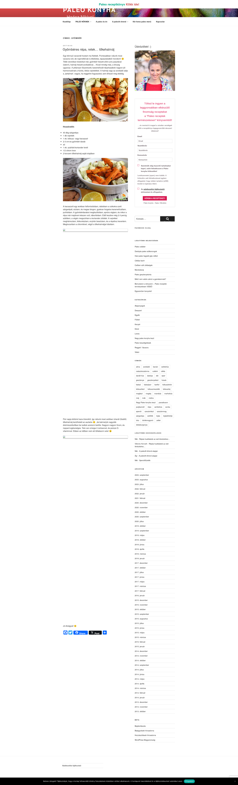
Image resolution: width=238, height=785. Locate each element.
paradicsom (163, 402)
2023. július (139, 484)
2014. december (141, 651)
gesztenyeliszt (152, 380)
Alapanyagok (140, 305)
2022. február (140, 489)
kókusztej (166, 389)
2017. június (139, 577)
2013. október (140, 711)
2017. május (139, 581)
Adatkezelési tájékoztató (71, 765)
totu (137, 420)
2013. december (141, 702)
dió (157, 375)
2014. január (140, 697)
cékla (163, 371)
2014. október (140, 660)
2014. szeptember (142, 665)
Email (139, 136)
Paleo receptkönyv (119, 4)
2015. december (141, 600)
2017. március (140, 586)
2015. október (140, 609)
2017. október (140, 567)
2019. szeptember (142, 530)
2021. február (140, 498)
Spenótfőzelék (144, 460)
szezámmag (161, 411)
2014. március (140, 688)
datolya (150, 375)
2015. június (139, 628)
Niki (136, 439)
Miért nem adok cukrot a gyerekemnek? (150, 279)
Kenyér (137, 324)
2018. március (140, 554)
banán (155, 366)
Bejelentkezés (140, 726)
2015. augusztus (141, 618)
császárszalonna (142, 371)
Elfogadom (189, 781)
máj (137, 398)
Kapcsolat (160, 21)
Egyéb (137, 315)
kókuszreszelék (154, 389)
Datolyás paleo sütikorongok (146, 251)
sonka (167, 407)
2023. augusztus (141, 479)
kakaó (138, 384)
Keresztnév (142, 155)
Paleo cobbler (140, 246)
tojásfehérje (167, 416)
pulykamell (140, 407)
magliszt (139, 393)
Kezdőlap (67, 21)
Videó (137, 352)
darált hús (140, 375)
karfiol (157, 384)
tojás (158, 416)
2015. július (139, 623)
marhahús (168, 393)
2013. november (141, 707)
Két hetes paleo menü (142, 21)
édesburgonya (141, 424)
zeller (158, 420)
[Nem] (235, 781)
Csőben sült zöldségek (143, 265)
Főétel (137, 319)
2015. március (140, 637)
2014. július (139, 669)
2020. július (139, 521)
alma (138, 366)
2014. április (139, 683)
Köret (137, 329)
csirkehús (165, 366)
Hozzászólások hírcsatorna (145, 735)
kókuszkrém (167, 384)
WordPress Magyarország (145, 740)
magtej (148, 393)
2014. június (139, 674)
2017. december (141, 563)
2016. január (140, 595)
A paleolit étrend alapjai (148, 451)
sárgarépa (140, 416)
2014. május (139, 679)
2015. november (141, 605)
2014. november (141, 655)
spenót (138, 411)
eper (163, 375)
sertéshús (158, 407)
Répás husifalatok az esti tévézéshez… (154, 439)
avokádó (146, 366)
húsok (164, 380)
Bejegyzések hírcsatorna (144, 730)
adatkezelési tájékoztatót (154, 189)
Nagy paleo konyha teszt (144, 338)
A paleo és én (101, 21)
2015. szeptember (142, 614)
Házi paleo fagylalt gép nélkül (146, 256)
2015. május (139, 632)
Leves (137, 333)
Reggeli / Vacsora (142, 347)
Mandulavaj (139, 270)
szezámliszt (149, 411)
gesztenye (140, 380)
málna (151, 398)
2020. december (141, 502)
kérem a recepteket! (155, 198)
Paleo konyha (89, 9)
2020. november (141, 507)
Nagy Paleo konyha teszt (146, 402)
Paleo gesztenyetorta (143, 274)
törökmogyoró (147, 420)
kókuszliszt (140, 389)
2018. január (140, 558)
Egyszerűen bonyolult (143, 291)
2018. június (139, 544)
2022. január (140, 493)
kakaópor (147, 384)
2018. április (139, 549)
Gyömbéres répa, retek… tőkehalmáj (88, 49)
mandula (157, 393)
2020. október (140, 512)
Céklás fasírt (140, 260)
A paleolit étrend (119, 21)
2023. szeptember (142, 475)
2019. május (139, 535)
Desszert (138, 310)
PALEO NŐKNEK (82, 21)
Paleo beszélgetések (143, 343)
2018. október (140, 540)
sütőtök (150, 416)
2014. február (140, 693)
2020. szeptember (142, 516)
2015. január (140, 646)
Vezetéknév (142, 146)
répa (149, 407)
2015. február (140, 642)
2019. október (140, 526)
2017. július (139, 572)
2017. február (140, 591)
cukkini (155, 371)
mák (144, 398)
